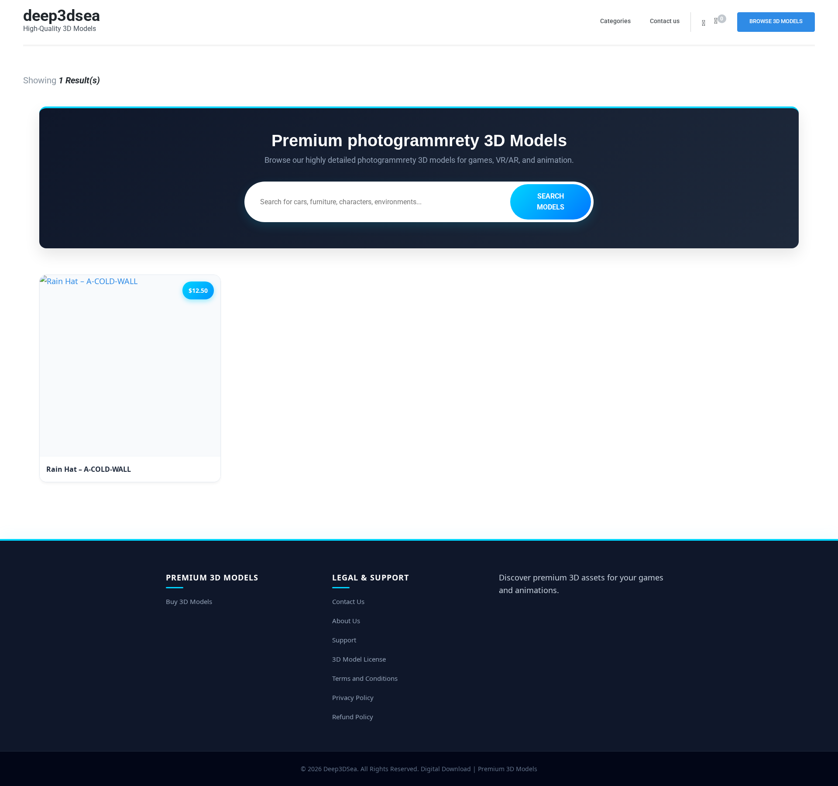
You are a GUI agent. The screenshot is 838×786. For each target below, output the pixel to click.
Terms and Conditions (365, 678)
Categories (615, 20)
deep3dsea (61, 16)
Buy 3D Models (189, 601)
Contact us (665, 20)
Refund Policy (352, 716)
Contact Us (348, 601)
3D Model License (359, 659)
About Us (346, 620)
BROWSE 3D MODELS (776, 21)
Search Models (550, 202)
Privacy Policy (353, 697)
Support (344, 639)
